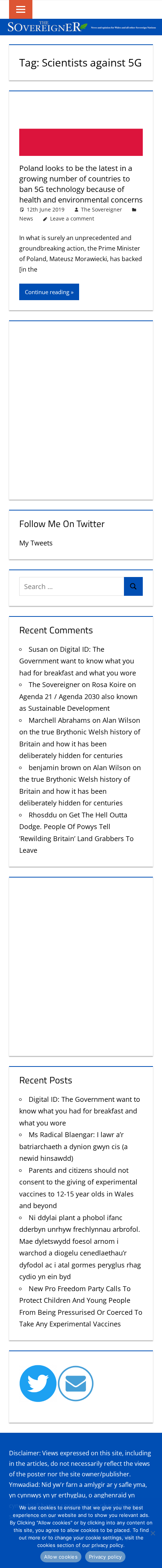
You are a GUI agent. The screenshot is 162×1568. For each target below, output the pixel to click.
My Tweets (36, 542)
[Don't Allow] (152, 1533)
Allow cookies (61, 1557)
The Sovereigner (101, 209)
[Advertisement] (81, 408)
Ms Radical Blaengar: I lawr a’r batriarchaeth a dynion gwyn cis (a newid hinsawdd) (73, 1146)
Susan (38, 649)
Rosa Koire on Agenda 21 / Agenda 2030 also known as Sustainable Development (78, 696)
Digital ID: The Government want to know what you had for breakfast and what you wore (77, 661)
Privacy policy (105, 1557)
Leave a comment (72, 218)
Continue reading (47, 292)
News (26, 218)
